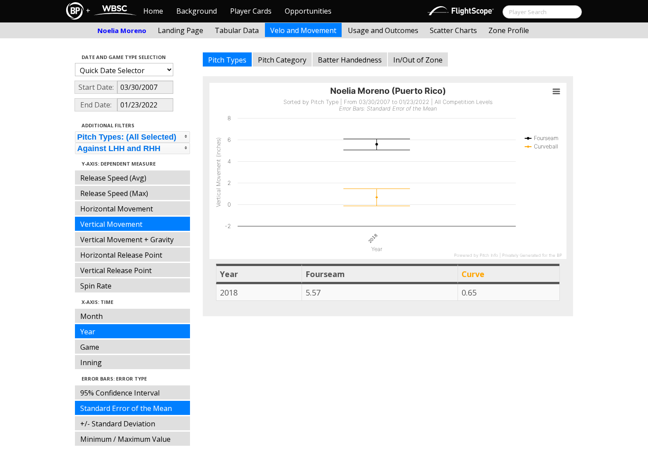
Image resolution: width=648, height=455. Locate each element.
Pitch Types (227, 60)
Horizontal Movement (116, 209)
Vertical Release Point (116, 270)
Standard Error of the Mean (126, 408)
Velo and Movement (303, 30)
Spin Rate (96, 286)
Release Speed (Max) (114, 193)
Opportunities (308, 11)
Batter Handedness (350, 60)
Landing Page (180, 30)
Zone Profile (508, 30)
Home (153, 11)
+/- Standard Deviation (117, 424)
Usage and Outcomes (383, 30)
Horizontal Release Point (121, 255)
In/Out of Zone (418, 60)
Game (89, 347)
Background (196, 11)
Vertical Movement (111, 224)
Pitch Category (282, 60)
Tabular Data (237, 30)
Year (87, 332)
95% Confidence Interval (120, 393)
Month (91, 316)
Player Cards (251, 11)
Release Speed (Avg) (113, 178)
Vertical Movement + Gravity (127, 239)
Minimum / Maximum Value (125, 439)
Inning (91, 362)
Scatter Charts (453, 30)
